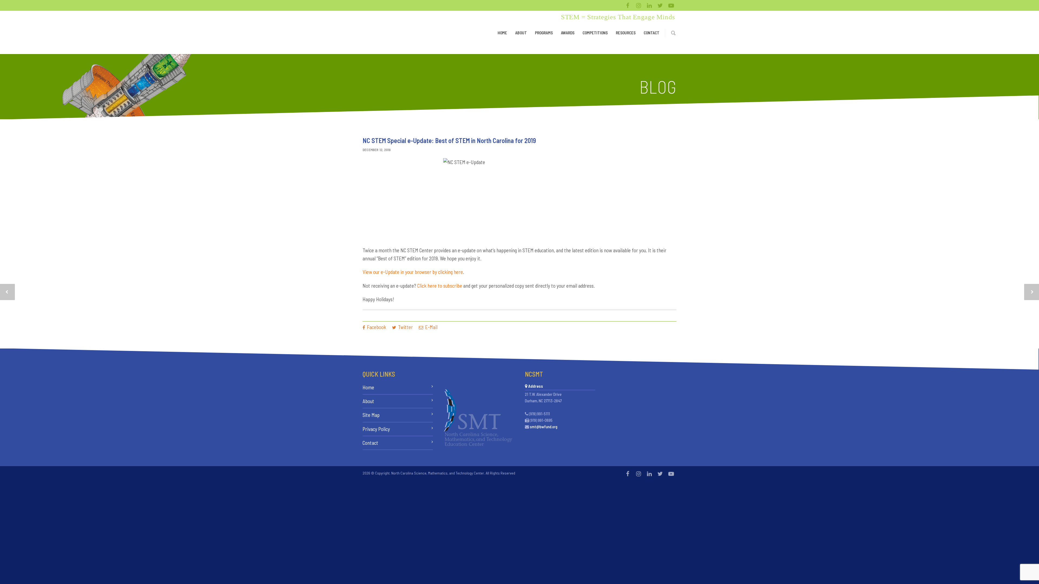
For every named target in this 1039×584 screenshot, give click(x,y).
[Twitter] (660, 5)
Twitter (405, 327)
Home (502, 32)
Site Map (371, 415)
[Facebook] (627, 5)
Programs (544, 32)
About (521, 32)
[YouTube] (671, 5)
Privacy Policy (376, 429)
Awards (567, 32)
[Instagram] (638, 5)
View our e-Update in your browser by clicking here (413, 272)
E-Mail (431, 327)
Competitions (595, 32)
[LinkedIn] (649, 5)
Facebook (376, 327)
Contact (651, 32)
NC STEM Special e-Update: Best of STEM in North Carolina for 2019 (449, 140)
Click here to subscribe (439, 286)
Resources (626, 32)
